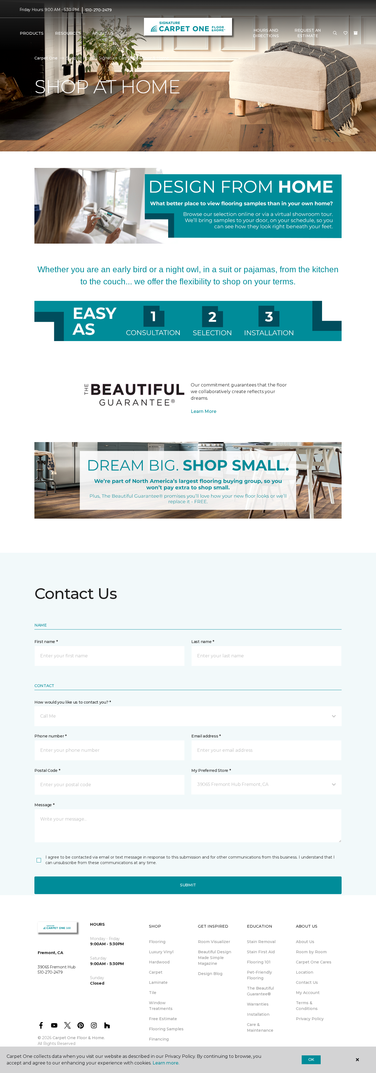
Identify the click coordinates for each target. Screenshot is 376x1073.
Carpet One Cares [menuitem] (313, 962)
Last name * (202, 642)
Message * (44, 805)
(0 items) (356, 33)
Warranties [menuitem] (258, 1004)
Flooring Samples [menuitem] (166, 1028)
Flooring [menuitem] (157, 941)
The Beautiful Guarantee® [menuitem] (260, 991)
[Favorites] (345, 33)
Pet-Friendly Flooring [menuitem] (259, 975)
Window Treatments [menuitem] (161, 1005)
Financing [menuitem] (159, 1039)
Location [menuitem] (304, 972)
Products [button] (31, 33)
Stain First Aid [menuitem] (261, 951)
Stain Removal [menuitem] (261, 941)
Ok (311, 1059)
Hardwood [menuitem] (159, 962)
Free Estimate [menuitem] (163, 1018)
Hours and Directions (266, 33)
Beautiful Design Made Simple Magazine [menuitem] (214, 957)
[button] (335, 33)
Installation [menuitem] (258, 1014)
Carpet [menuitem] (155, 972)
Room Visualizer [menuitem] (214, 941)
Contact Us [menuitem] (307, 982)
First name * (46, 642)
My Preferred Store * (211, 770)
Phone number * (50, 736)
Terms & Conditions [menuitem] (307, 1005)
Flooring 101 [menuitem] (259, 962)
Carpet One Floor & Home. (79, 1037)
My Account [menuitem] (308, 992)
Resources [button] (68, 33)
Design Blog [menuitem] (210, 973)
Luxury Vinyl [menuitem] (161, 951)
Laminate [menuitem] (158, 982)
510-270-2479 (98, 9)
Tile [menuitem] (152, 992)
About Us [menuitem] (305, 941)
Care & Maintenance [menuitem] (260, 1027)
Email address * (206, 736)
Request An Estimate (308, 33)
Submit (188, 885)
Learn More (203, 411)
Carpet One (46, 58)
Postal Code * (47, 770)
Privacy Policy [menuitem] (310, 1018)
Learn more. (165, 1063)
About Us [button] (103, 33)
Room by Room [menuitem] (311, 951)
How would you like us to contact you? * (72, 702)
